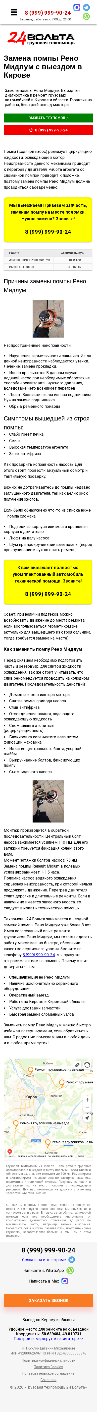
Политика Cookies (48, 1367)
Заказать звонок (48, 1300)
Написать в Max (44, 1281)
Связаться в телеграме (44, 1259)
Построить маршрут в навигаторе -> (48, 1338)
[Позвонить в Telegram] (86, 7)
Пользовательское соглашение (48, 1373)
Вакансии (48, 1380)
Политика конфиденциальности (48, 1360)
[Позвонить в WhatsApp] (86, 16)
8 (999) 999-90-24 (51, 130)
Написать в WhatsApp (43, 1270)
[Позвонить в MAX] (76, 7)
